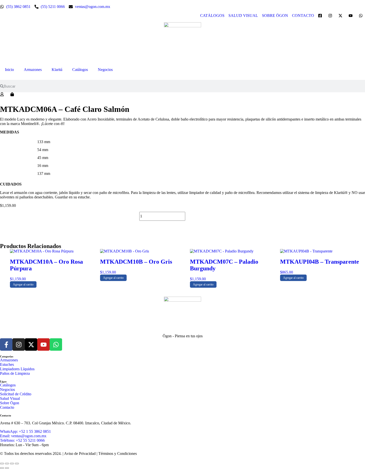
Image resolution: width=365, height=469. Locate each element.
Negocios (105, 69)
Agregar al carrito (207, 216)
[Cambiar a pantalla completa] (7, 463)
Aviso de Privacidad (80, 453)
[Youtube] (43, 344)
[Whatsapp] (56, 344)
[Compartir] (12, 463)
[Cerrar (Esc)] (17, 463)
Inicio (9, 69)
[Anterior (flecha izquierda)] (2, 468)
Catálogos (80, 69)
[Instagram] (18, 344)
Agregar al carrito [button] (23, 284)
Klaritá (57, 69)
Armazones (33, 69)
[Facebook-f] (6, 344)
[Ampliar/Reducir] (2, 463)
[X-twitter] (31, 344)
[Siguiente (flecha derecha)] (7, 468)
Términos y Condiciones (117, 453)
